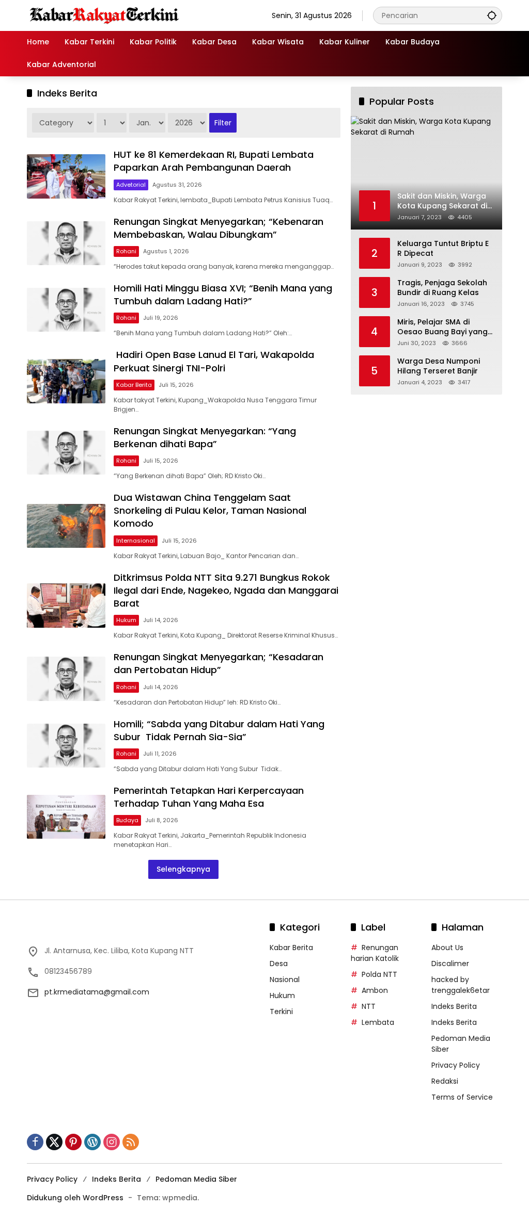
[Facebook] (35, 1142)
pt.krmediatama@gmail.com (96, 992)
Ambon (375, 990)
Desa (279, 963)
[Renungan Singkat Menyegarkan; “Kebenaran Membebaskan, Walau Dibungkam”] (66, 243)
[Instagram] (111, 1142)
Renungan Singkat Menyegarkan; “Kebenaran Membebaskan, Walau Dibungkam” (218, 228)
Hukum (126, 620)
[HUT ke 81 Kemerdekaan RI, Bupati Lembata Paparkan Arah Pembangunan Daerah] (66, 176)
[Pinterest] (73, 1142)
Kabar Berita (134, 385)
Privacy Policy (455, 1065)
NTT (369, 1006)
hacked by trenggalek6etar (460, 984)
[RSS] (130, 1142)
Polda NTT (379, 974)
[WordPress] (92, 1142)
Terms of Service (462, 1097)
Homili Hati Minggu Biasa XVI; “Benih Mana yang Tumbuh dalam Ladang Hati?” (223, 294)
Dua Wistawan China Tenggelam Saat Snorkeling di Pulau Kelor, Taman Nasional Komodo (210, 510)
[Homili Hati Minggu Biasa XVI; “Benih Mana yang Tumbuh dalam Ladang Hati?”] (66, 310)
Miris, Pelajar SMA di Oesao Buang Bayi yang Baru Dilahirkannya (442, 327)
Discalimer (450, 963)
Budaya (127, 820)
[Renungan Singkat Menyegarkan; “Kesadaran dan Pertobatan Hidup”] (66, 678)
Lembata (378, 1022)
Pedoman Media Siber (196, 1179)
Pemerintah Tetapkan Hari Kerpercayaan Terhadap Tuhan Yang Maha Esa (209, 797)
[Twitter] (54, 1142)
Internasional (135, 540)
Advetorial (131, 185)
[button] (491, 15)
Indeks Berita (454, 1006)
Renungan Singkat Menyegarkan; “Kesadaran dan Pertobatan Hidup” (218, 663)
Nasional (285, 979)
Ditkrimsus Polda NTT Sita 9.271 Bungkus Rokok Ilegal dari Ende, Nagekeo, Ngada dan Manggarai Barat (226, 590)
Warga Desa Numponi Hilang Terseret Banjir (438, 366)
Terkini (281, 1011)
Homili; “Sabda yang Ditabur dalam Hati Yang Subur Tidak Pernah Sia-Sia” (219, 730)
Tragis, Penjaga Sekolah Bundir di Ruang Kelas (442, 288)
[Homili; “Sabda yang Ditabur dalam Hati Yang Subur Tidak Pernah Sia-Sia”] (66, 746)
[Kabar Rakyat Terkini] (104, 15)
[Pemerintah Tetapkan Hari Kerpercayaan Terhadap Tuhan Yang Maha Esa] (66, 817)
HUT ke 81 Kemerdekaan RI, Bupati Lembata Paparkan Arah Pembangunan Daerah (214, 161)
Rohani (126, 251)
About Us (447, 947)
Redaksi (444, 1081)
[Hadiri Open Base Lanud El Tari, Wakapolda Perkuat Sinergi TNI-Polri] (66, 381)
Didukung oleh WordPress (75, 1198)
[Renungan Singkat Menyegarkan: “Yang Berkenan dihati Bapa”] (66, 453)
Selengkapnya (183, 869)
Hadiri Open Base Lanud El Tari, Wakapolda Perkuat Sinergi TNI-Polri (214, 361)
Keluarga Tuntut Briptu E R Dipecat (443, 249)
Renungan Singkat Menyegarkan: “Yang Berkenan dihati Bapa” (205, 437)
